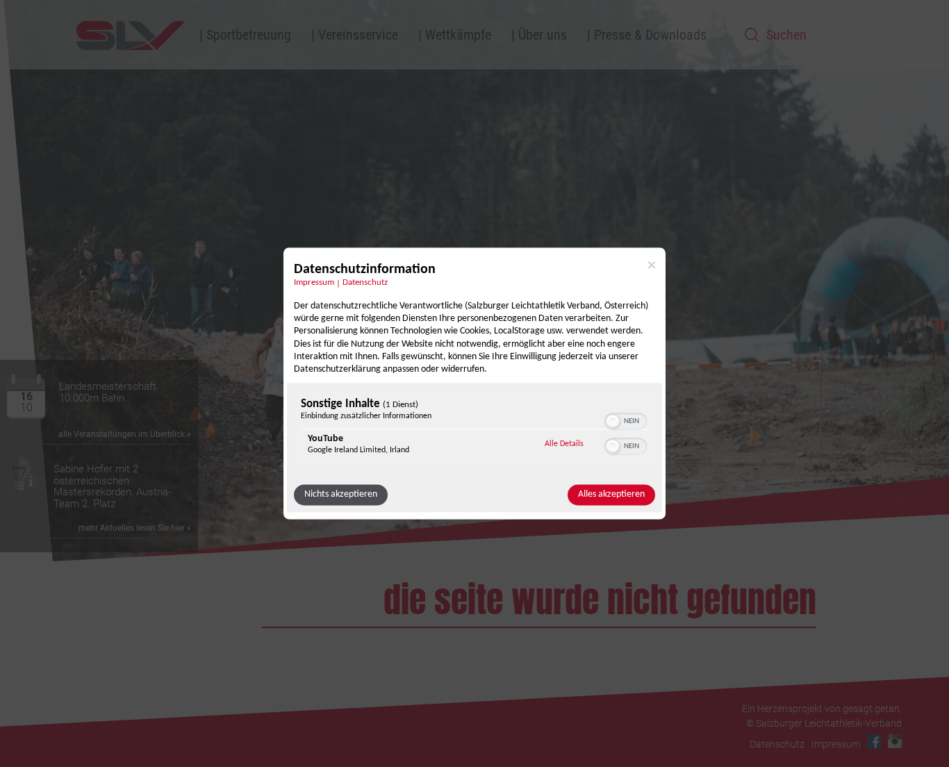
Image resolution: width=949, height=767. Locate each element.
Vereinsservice (358, 34)
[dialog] (474, 383)
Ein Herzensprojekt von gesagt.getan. (822, 708)
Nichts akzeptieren (340, 495)
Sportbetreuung (248, 34)
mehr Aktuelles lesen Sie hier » (135, 528)
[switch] (625, 420)
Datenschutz (365, 283)
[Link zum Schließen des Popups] (651, 264)
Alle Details (564, 444)
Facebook (874, 741)
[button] (612, 421)
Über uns (542, 34)
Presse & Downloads (650, 34)
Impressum (314, 283)
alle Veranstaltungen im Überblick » (124, 434)
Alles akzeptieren (611, 495)
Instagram (895, 741)
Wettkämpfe (458, 34)
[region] (474, 430)
